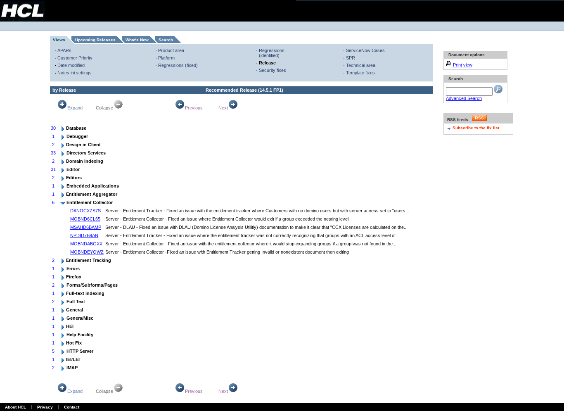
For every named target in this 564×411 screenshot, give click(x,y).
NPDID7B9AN (84, 235)
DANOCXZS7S (85, 210)
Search (166, 40)
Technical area (360, 65)
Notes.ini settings (74, 72)
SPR (350, 57)
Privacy (45, 407)
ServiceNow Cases (365, 50)
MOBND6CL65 (85, 218)
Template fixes (360, 72)
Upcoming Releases (95, 40)
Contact (71, 407)
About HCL (15, 407)
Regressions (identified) (271, 53)
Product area (171, 50)
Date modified (71, 65)
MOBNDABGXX (86, 243)
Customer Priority (74, 57)
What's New (137, 40)
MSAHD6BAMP (85, 227)
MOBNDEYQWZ (87, 251)
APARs (64, 50)
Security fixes (272, 70)
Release (267, 62)
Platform (166, 57)
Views (59, 40)
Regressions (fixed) (178, 65)
